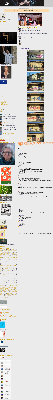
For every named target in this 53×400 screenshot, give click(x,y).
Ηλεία (6, 266)
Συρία (5, 291)
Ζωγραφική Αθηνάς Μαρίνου (2, 266)
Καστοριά (1, 270)
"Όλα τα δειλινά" (12, 315)
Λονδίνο (9, 274)
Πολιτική (6, 285)
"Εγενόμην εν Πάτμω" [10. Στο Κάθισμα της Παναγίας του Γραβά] (8, 133)
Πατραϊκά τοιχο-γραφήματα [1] (24, 48)
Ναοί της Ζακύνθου (12, 279)
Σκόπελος (9, 289)
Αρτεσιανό (15, 255)
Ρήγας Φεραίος (12, 287)
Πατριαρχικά (10, 283)
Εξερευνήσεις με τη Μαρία (4, 264)
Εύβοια (12, 265)
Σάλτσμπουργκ (14, 288)
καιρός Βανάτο (19, 27)
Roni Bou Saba (5, 297)
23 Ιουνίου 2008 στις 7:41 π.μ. (21, 154)
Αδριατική (7, 252)
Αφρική (8, 256)
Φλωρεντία (1, 295)
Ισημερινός (3, 268)
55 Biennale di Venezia (10, 250)
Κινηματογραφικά (2, 271)
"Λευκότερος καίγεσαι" (13, 249)
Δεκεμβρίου (2, 95)
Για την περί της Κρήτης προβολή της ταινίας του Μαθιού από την (6, 316)
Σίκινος (5, 289)
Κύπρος (7, 273)
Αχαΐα (11, 256)
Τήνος (3, 293)
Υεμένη (9, 294)
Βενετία (1, 257)
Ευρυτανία (15, 265)
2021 (1, 88)
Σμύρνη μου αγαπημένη (23, 43)
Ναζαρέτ (7, 279)
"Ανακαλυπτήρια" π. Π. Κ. (3, 249)
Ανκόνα (2, 254)
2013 (1, 92)
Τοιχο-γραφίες (11, 293)
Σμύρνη (15, 289)
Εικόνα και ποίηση (8, 262)
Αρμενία (9, 255)
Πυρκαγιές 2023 (4, 287)
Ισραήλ (9, 268)
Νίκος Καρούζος (6, 280)
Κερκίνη (15, 270)
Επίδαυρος (11, 264)
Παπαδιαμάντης (14, 282)
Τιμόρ (5, 293)
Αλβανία (4, 253)
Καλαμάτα (4, 269)
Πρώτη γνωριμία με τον (5, 309)
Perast (3, 297)
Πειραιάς (15, 283)
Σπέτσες (1, 290)
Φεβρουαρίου (2, 110)
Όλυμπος (9, 281)
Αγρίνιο (4, 252)
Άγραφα (2, 252)
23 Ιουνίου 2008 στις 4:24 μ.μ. (21, 164)
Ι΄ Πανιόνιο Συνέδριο (7, 267)
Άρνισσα (11, 255)
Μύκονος (1, 279)
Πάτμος (5, 283)
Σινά (7, 289)
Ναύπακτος (16, 279)
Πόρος (16, 285)
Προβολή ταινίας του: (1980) (5, 310)
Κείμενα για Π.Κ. (10, 270)
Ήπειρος (10, 266)
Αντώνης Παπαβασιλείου (6, 254)
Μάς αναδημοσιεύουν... (9, 275)
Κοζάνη (11, 271)
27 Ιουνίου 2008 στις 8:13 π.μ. (21, 225)
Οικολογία (1, 281)
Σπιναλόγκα (4, 290)
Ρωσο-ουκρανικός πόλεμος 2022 (8, 288)
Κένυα (13, 270)
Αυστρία (4, 256)
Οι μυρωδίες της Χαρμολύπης (5, 122)
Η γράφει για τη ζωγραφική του (5, 311)
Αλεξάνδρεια (7, 253)
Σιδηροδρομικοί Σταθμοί (2, 289)
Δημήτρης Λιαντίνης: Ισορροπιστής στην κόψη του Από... (5, 108)
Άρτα (13, 255)
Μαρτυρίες (5, 275)
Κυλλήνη (2, 273)
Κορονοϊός (4, 272)
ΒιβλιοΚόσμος (15, 257)
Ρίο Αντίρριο (15, 287)
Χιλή (5, 296)
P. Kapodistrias (21, 209)
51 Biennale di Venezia (5, 250)
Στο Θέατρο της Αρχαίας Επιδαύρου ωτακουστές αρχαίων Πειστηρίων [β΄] (9, 124)
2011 (1, 93)
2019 (1, 89)
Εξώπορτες (8, 264)
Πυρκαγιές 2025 (8, 287)
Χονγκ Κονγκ (9, 296)
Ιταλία (14, 268)
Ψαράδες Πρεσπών (15, 296)
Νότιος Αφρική (11, 280)
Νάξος (9, 279)
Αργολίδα (16, 254)
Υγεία (5, 294)
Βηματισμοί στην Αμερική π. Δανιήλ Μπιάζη (8, 257)
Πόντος (14, 285)
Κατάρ (3, 270)
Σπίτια (6, 290)
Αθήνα (12, 252)
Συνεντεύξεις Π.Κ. (2, 291)
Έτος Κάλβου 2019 (9, 265)
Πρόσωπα (15, 286)
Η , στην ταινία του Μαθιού (6, 315)
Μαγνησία (11, 274)
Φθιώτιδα (11, 294)
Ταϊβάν (8, 291)
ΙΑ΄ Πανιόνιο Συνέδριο (12, 267)
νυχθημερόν (20, 29)
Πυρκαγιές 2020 (1, 287)
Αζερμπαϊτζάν (10, 252)
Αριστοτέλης (4, 255)
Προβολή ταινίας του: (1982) (4, 314)
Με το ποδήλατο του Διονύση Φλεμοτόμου (4, 104)
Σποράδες (8, 290)
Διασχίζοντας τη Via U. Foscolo (3, 105)
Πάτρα (7, 283)
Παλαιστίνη (5, 282)
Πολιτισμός (9, 285)
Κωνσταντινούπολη (11, 273)
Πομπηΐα (12, 285)
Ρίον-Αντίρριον (2, 103)
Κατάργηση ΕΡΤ (5, 270)
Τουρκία (14, 293)
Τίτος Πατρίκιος (8, 293)
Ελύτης (16, 263)
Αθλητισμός (15, 252)
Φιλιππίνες (15, 294)
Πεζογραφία (13, 283)
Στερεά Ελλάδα (11, 290)
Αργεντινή (13, 254)
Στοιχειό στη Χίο (2, 107)
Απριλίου (2, 109)
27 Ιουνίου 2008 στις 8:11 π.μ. (21, 219)
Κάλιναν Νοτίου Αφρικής (14, 269)
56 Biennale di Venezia (14, 250)
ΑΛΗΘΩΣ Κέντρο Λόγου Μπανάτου (13, 253)
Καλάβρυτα (1, 269)
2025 (1, 86)
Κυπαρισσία (5, 273)
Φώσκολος (13, 295)
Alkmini (20, 186)
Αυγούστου (2, 97)
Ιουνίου (2, 98)
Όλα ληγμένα (4, 281)
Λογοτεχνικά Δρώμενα (5, 274)
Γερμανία (13, 258)
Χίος (6, 296)
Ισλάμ (5, 268)
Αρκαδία (6, 255)
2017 (1, 90)
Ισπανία (7, 268)
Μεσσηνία (5, 276)
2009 (1, 94)
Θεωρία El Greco (1, 267)
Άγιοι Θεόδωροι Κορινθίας (2, 251)
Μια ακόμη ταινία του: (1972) (5, 312)
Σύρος (7, 291)
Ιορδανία (1, 268)
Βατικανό (13, 256)
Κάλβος (9, 269)
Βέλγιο (15, 256)
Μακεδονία (14, 274)
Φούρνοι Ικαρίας (6, 295)
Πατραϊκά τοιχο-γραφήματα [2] (3, 100)
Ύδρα (7, 294)
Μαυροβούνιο (13, 275)
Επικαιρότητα (14, 264)
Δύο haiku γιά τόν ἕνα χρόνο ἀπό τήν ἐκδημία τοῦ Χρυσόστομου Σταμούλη (27, 33)
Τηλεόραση (1, 293)
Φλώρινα (3, 295)
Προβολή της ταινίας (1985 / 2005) (7, 317)
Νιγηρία (1, 280)
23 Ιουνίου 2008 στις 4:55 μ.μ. (21, 173)
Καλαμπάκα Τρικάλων (7, 269)
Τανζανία (10, 291)
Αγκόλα (0, 252)
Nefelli (20, 165)
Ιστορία (12, 268)
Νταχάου (15, 280)
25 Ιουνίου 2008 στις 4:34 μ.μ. (21, 194)
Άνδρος (1, 254)
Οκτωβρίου (2, 96)
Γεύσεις (16, 258)
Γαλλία (10, 258)
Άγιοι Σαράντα (7, 251)
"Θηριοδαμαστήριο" (8, 249)
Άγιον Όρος (14, 251)
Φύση (8, 295)
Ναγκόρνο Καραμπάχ (4, 279)
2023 (1, 87)
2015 (1, 91)
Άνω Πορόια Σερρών (10, 254)
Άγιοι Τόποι (10, 251)
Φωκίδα (11, 295)
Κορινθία (15, 271)
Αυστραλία (1, 256)
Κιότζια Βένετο (7, 271)
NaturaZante (20, 36)
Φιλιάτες (13, 294)
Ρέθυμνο (10, 287)
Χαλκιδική (2, 296)
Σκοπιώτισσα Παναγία (12, 289)
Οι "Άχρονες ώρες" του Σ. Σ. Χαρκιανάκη (4, 102)
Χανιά (3, 296)
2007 (1, 111)
